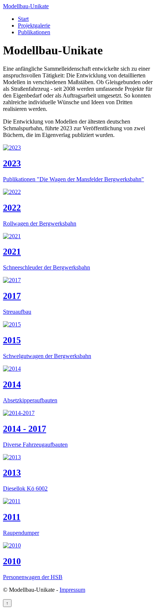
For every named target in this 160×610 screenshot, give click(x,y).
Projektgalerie (34, 25)
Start (23, 19)
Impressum (72, 590)
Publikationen (34, 32)
